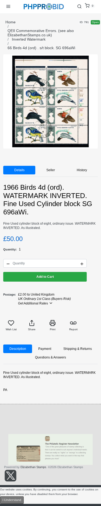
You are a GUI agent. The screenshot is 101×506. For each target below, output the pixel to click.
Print (52, 329)
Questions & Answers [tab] (50, 357)
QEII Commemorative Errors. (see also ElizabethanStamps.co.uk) (41, 32)
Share (32, 329)
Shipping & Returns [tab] (77, 349)
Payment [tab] (44, 349)
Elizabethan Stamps (33, 467)
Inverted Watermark (29, 39)
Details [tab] (19, 170)
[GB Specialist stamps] (44, 6)
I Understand (11, 500)
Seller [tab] (50, 170)
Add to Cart (45, 277)
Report (73, 329)
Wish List (11, 329)
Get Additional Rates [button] (33, 303)
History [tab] (82, 170)
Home (10, 22)
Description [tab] (17, 349)
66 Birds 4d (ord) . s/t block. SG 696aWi (41, 48)
